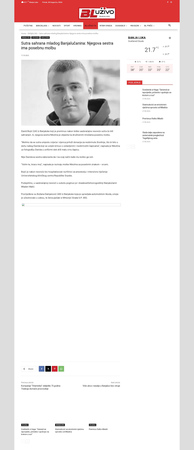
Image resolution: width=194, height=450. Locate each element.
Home (23, 33)
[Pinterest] (55, 369)
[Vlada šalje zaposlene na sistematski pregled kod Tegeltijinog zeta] (134, 136)
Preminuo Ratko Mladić (98, 429)
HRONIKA (35, 37)
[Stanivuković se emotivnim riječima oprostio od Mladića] (70, 415)
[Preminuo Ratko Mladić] (104, 415)
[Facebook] (167, 2)
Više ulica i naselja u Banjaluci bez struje (101, 386)
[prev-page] (23, 441)
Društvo (25, 425)
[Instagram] (171, 2)
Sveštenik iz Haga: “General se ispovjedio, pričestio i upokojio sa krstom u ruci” (35, 431)
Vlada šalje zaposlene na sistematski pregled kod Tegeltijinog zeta (153, 135)
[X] (48, 369)
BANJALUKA (32, 33)
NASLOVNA (45, 37)
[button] (169, 25)
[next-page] (27, 441)
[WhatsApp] (61, 369)
